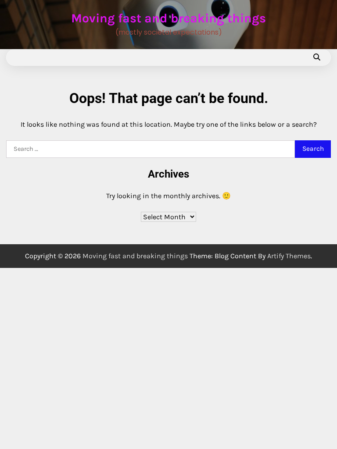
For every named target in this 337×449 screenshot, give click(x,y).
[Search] (316, 57)
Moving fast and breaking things (168, 18)
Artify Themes (289, 256)
